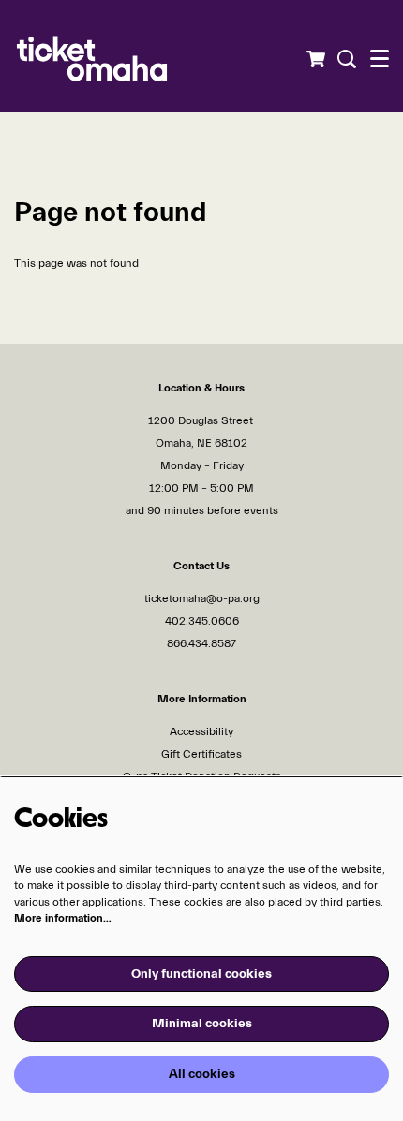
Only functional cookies (201, 973)
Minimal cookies (202, 1023)
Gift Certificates (201, 753)
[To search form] (344, 59)
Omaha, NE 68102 (201, 443)
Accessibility (201, 731)
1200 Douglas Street (202, 420)
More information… (63, 917)
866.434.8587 (201, 643)
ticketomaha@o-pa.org (202, 598)
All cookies (202, 1074)
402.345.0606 (202, 620)
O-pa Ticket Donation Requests (202, 776)
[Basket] (315, 59)
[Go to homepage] (127, 56)
